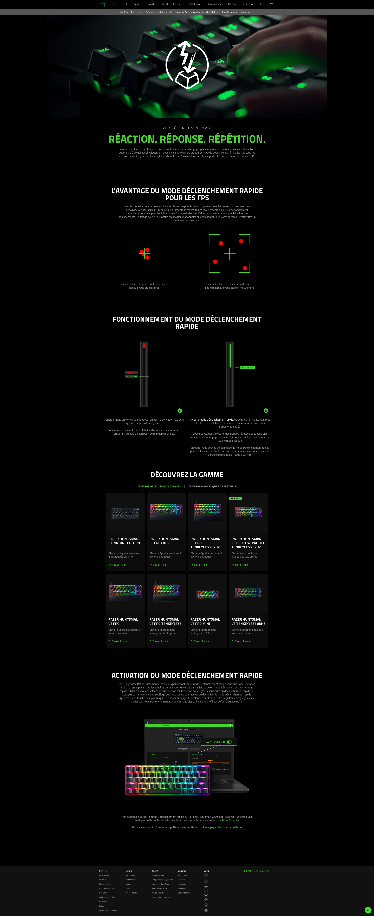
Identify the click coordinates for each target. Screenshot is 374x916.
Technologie (130, 875)
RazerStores (104, 875)
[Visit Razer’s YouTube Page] (206, 895)
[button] (271, 4)
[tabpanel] (187, 576)
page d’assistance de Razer (226, 827)
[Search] (261, 4)
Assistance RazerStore (160, 884)
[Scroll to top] (368, 910)
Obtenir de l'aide (158, 875)
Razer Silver (103, 902)
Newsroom (182, 884)
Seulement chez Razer (108, 897)
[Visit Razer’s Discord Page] (206, 910)
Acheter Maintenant (243, 12)
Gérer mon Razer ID (159, 888)
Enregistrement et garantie (162, 880)
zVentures (182, 888)
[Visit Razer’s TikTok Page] (206, 900)
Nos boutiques (105, 884)
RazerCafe (103, 880)
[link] (103, 4)
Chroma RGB (130, 880)
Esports (128, 888)
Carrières (181, 880)
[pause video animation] (179, 410)
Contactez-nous (184, 893)
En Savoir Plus (117, 564)
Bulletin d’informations (108, 910)
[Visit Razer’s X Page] (206, 891)
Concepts (129, 884)
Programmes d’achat (107, 888)
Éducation (103, 893)
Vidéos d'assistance (159, 893)
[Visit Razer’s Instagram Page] (206, 881)
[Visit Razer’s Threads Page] (206, 886)
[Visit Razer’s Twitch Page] (206, 905)
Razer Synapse (230, 820)
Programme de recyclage (161, 897)
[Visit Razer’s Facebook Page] (206, 876)
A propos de (182, 875)
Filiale (101, 906)
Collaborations (131, 893)
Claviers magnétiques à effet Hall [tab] (213, 486)
